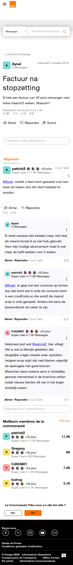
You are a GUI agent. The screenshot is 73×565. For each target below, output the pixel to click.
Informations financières (36, 554)
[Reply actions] (66, 229)
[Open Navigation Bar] (6, 4)
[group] (6, 113)
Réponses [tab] (11, 159)
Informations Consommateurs (37, 561)
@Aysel (8, 182)
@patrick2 (39, 344)
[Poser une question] (64, 556)
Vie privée (7, 561)
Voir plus (64, 420)
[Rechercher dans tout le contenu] (64, 31)
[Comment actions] (68, 176)
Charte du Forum (11, 543)
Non (13, 513)
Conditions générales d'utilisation (22, 546)
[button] (9, 260)
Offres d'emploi (52, 557)
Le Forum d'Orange (18, 54)
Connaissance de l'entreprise (19, 557)
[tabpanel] (36, 289)
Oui (33, 513)
